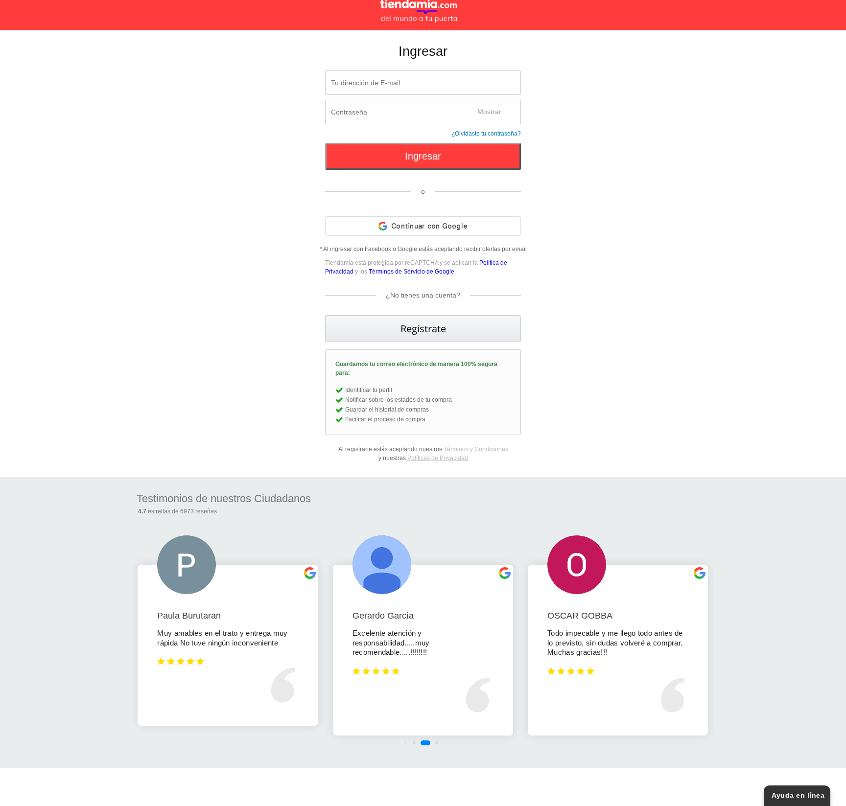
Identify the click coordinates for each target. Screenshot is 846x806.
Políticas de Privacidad (437, 458)
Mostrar (489, 111)
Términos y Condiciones (476, 449)
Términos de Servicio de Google (411, 271)
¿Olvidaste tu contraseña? (486, 133)
